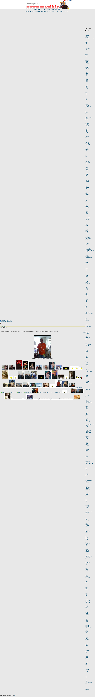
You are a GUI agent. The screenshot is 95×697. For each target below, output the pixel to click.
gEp (86, 306)
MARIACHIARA (88, 430)
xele (86, 683)
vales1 (86, 664)
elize (86, 204)
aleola (86, 49)
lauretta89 (87, 390)
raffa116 (87, 549)
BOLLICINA (88, 123)
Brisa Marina (88, 126)
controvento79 (88, 160)
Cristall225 (87, 168)
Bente (86, 113)
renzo (86, 568)
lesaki (86, 399)
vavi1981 (87, 671)
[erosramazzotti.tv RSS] (68, 0)
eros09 (87, 225)
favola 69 (87, 277)
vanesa (87, 668)
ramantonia (87, 551)
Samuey (87, 590)
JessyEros (87, 365)
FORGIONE (88, 283)
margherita (87, 429)
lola (86, 407)
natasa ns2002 (88, 487)
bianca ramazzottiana (89, 117)
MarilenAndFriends (89, 439)
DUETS (44, 9)
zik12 (86, 688)
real (86, 564)
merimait (87, 458)
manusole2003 (88, 425)
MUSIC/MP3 (52, 9)
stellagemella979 (88, 627)
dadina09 (87, 173)
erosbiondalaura (88, 237)
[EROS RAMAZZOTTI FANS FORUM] (66, 0)
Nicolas (87, 495)
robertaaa (87, 570)
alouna (87, 62)
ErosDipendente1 (88, 238)
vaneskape (87, 669)
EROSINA (87, 243)
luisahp (87, 418)
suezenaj (87, 631)
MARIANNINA (88, 432)
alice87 (87, 55)
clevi (86, 154)
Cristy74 (87, 170)
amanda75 (87, 63)
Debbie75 (87, 187)
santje (86, 594)
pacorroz (87, 514)
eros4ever (87, 226)
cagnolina (87, 129)
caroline (87, 138)
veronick (87, 674)
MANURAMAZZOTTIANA (90, 424)
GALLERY (48, 9)
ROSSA (87, 581)
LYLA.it (15, 695)
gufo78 (87, 331)
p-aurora (87, 513)
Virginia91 (87, 678)
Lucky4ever (87, 414)
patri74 (87, 519)
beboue (87, 110)
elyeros (87, 206)
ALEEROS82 (87, 48)
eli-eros (87, 202)
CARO (87, 137)
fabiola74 (87, 267)
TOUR (56, 9)
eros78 (87, 231)
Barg (86, 107)
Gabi (86, 293)
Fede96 (87, 281)
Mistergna (87, 473)
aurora (86, 100)
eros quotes (87, 256)
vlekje (86, 681)
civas (86, 150)
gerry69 (87, 307)
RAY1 (87, 563)
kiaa (86, 380)
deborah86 (87, 189)
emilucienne (87, 213)
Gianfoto (87, 311)
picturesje (87, 533)
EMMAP (87, 214)
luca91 (87, 413)
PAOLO (87, 517)
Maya (86, 452)
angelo (87, 73)
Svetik (86, 634)
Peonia (87, 524)
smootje (87, 615)
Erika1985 (87, 219)
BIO (41, 9)
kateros (87, 377)
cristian (87, 169)
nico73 (87, 494)
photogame (87, 527)
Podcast (57, 11)
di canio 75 (87, 194)
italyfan (87, 351)
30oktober (87, 35)
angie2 (87, 74)
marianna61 (87, 431)
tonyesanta (87, 651)
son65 (86, 618)
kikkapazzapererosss (89, 383)
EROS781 (87, 232)
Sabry (86, 586)
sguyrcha (87, 608)
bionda (87, 120)
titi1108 (87, 645)
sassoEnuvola (88, 600)
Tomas (87, 649)
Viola (86, 677)
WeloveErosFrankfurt (89, 682)
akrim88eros (87, 47)
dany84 (87, 182)
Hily (86, 336)
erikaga (87, 220)
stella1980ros (88, 624)
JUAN (87, 370)
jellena (87, 362)
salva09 (87, 587)
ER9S (86, 218)
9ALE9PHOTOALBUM (90, 38)
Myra (86, 481)
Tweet (84, 332)
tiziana (87, 646)
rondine (87, 575)
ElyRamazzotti (88, 208)
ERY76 (87, 261)
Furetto (87, 290)
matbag (87, 450)
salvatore (87, 588)
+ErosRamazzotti (4, 322)
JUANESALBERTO (89, 371)
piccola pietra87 (88, 531)
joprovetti (87, 368)
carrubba (87, 139)
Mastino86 (87, 449)
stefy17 (87, 621)
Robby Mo (87, 569)
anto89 (87, 88)
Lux (86, 419)
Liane (86, 400)
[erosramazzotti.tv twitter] (69, 0)
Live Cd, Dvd (49, 11)
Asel (86, 97)
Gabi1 (86, 294)
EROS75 (87, 230)
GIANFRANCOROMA (89, 313)
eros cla (87, 255)
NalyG (87, 486)
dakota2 (87, 176)
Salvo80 (87, 589)
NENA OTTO (88, 489)
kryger (87, 387)
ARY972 (86, 95)
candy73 (87, 132)
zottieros (87, 690)
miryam (87, 470)
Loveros (87, 412)
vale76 (87, 657)
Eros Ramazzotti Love (89, 257)
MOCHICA (87, 474)
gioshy (87, 318)
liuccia (87, 406)
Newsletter (53, 11)
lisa (86, 403)
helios (86, 334)
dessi (86, 193)
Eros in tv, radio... (37, 11)
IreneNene (87, 349)
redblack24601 (88, 565)
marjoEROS (87, 445)
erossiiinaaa (87, 252)
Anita (86, 76)
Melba (86, 455)
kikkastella (87, 384)
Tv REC (68, 11)
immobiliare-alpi (88, 344)
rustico (87, 584)
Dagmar (87, 174)
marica (87, 433)
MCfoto (87, 454)
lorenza (87, 408)
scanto (86, 601)
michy (86, 464)
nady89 (87, 483)
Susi (86, 632)
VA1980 (87, 656)
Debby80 (87, 188)
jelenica (87, 359)
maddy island (88, 420)
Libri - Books (27, 11)
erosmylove (87, 246)
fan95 (86, 270)
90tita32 (87, 37)
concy (86, 158)
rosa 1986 (87, 580)
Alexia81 (86, 54)
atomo (86, 99)
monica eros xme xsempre (90, 476)
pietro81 (87, 536)
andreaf (87, 67)
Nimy (86, 498)
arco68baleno (88, 91)
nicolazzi (87, 496)
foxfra (86, 286)
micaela (87, 462)
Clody (86, 156)
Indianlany (87, 345)
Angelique (87, 72)
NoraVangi (87, 506)
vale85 (87, 658)
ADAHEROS (87, 41)
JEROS (87, 363)
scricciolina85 (88, 602)
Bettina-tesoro (88, 116)
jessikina (87, 364)
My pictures (87, 482)
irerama (87, 350)
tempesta (87, 640)
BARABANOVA (88, 106)
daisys (86, 175)
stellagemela (87, 625)
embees (87, 211)
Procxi (87, 544)
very (86, 675)
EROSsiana (87, 251)
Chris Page (87, 145)
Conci (86, 157)
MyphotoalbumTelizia (89, 480)
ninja (86, 499)
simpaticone (87, 614)
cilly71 (87, 148)
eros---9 (87, 224)
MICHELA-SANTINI (89, 463)
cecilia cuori (87, 143)
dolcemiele (87, 195)
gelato (86, 300)
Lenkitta (87, 396)
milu (86, 468)
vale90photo (87, 659)
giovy (86, 319)
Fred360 (87, 289)
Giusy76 (87, 324)
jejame (87, 357)
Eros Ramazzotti (3, 320)
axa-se (86, 101)
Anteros (86, 86)
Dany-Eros (87, 180)
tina (86, 644)
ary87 (86, 94)
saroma (87, 599)
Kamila (87, 375)
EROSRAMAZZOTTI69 (90, 250)
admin (86, 43)
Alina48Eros (87, 60)
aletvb (86, 51)
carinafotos (87, 135)
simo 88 (87, 613)
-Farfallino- (87, 32)
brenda (87, 124)
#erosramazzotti (9, 320)
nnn (86, 502)
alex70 (87, 53)
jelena (86, 358)
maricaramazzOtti (88, 435)
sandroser (87, 593)
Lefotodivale (87, 393)
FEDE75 (87, 280)
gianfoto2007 (88, 312)
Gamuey (87, 296)
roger (86, 571)
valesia (87, 665)
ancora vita (87, 66)
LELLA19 (87, 395)
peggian (87, 521)
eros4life (87, 227)
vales (86, 663)
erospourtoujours (88, 249)
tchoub (87, 638)
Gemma (87, 302)
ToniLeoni (87, 650)
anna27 (87, 79)
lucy (86, 415)
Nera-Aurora (88, 492)
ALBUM (38, 9)
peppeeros (87, 525)
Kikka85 (87, 382)
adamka (87, 42)
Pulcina (87, 545)
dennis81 (87, 192)
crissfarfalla (87, 164)
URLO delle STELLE (89, 653)
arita (86, 92)
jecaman (87, 356)
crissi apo (87, 167)
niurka (86, 500)
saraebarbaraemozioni (89, 596)
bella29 (87, 112)
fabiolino (87, 268)
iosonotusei (87, 346)
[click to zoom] (5, 369)
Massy (87, 448)
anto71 (87, 87)
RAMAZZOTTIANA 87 (89, 556)
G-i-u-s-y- (87, 292)
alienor (87, 57)
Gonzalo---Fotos (88, 326)
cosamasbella (88, 162)
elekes (86, 200)
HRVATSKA (88, 337)
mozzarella (87, 477)
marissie (87, 444)
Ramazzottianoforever (89, 558)
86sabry (87, 36)
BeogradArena (88, 114)
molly (86, 475)
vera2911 (87, 672)
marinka (87, 443)
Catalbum (87, 142)
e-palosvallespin (88, 198)
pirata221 (87, 539)
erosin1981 (87, 242)
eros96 (87, 233)
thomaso (87, 643)
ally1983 (87, 61)
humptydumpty (88, 338)
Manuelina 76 (88, 421)
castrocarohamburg (88, 141)
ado (86, 44)
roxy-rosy (87, 583)
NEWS (35, 9)
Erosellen (87, 239)
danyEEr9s (87, 183)
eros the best (87, 223)
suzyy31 (87, 633)
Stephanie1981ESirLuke (89, 630)
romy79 (87, 574)
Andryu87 (87, 68)
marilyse (87, 442)
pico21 (87, 532)
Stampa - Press (61, 11)
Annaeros (86, 80)
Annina (86, 82)
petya (86, 526)
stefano (87, 620)
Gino (86, 315)
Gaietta (87, 295)
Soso (86, 619)
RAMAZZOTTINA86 (89, 561)
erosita (87, 244)
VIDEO (59, 9)
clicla (86, 155)
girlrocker (87, 320)
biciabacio (87, 118)
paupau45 (87, 520)
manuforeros (87, 422)
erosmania (87, 245)
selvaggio (87, 605)
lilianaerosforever (88, 401)
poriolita (87, 542)
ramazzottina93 (88, 562)
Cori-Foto (87, 161)
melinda (87, 456)
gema (86, 301)
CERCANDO (88, 144)
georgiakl (87, 305)
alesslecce (87, 50)
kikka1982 (87, 381)
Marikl (87, 438)
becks (86, 111)
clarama (87, 151)
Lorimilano (87, 409)
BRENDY (87, 125)
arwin (86, 93)
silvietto (87, 612)
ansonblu (87, 85)
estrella (87, 264)
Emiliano (87, 212)
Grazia (87, 330)
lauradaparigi (88, 389)
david (86, 186)
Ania (86, 75)
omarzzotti (87, 512)
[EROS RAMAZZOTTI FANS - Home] (36, 8)
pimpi (86, 538)
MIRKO (87, 469)
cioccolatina (87, 149)
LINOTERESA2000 (89, 402)
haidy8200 (87, 333)
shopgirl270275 (88, 609)
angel (86, 69)
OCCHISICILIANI (89, 511)
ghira (86, 308)
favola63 (87, 275)
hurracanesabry (88, 339)
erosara (87, 236)
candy (86, 131)
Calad (86, 130)
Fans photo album (43, 11)
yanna (86, 684)
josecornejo (87, 369)
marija (86, 437)
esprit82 (87, 262)
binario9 (87, 119)
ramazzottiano (88, 557)
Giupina (87, 321)
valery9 (87, 662)
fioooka (87, 282)
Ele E (86, 201)
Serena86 (87, 606)
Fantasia (87, 271)
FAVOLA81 (87, 276)
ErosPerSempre (88, 248)
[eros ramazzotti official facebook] (70, 0)
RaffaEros (87, 550)
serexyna (87, 607)
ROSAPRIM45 (88, 577)
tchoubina (87, 639)
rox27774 (87, 582)
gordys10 (87, 327)
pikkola (87, 537)
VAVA (87, 670)
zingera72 (87, 689)
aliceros (87, 56)
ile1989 (87, 340)
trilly (86, 652)
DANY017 (87, 181)
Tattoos (65, 11)
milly (86, 467)
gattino (87, 299)
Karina (87, 376)
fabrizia (87, 269)
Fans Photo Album (3, 326)
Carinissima (87, 136)
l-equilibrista (87, 388)
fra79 (86, 287)
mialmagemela (88, 461)
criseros (87, 163)
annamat (87, 81)
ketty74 (87, 378)
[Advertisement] (47, 19)
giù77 (86, 325)
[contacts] (71, 0)
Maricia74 (87, 436)
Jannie (86, 355)
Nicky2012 (87, 493)
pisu (86, 540)
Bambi (87, 104)
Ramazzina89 (88, 555)
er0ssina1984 (88, 217)
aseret (86, 98)
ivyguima (87, 352)
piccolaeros (87, 530)
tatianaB (87, 637)
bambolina (87, 105)
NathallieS (87, 488)
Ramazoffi (87, 552)
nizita (86, 501)
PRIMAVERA (88, 543)
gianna (87, 314)
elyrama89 (87, 207)
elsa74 (86, 205)
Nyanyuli (87, 508)
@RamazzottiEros (4, 321)
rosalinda (87, 576)
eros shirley (87, 258)
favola (86, 274)
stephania (87, 628)
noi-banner (87, 505)
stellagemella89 (88, 626)
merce (86, 457)
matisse (87, 451)
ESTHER (87, 263)
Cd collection (32, 11)
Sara (86, 595)
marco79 (87, 426)
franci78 (87, 288)
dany (86, 179)
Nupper (87, 507)
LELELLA (87, 394)
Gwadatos (87, 332)
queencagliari (88, 546)
